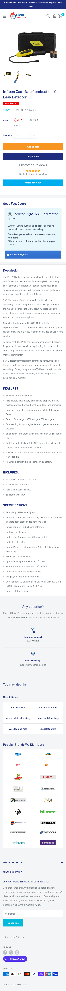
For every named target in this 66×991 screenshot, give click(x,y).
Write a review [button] (33, 182)
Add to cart (33, 146)
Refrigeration (18, 707)
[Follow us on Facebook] (5, 952)
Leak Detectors (48, 728)
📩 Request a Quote (17, 254)
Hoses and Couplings (48, 718)
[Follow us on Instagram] (17, 952)
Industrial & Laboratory (18, 718)
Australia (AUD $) (12, 937)
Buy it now (33, 156)
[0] (60, 16)
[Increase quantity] (34, 135)
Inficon (7, 109)
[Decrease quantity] (17, 135)
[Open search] (48, 16)
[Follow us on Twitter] (11, 952)
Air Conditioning (48, 707)
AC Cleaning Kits (18, 728)
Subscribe (13, 922)
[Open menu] (4, 16)
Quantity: (7, 135)
